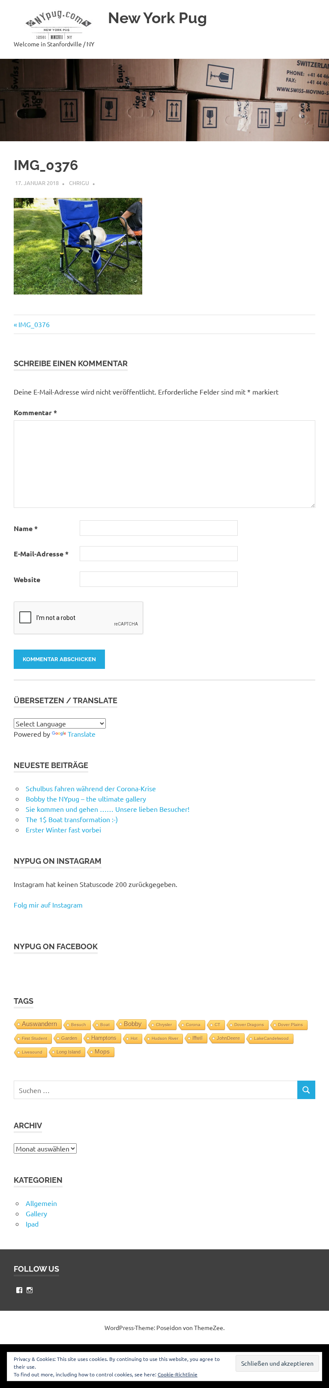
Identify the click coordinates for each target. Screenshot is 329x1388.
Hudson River (165, 1038)
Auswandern (39, 1023)
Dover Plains (290, 1024)
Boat (105, 1024)
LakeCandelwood (271, 1038)
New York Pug (157, 18)
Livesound (32, 1052)
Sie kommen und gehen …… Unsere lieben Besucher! (107, 809)
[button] (56, 25)
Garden (69, 1038)
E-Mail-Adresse (41, 553)
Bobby (133, 1023)
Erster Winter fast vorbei (63, 829)
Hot (134, 1038)
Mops (102, 1051)
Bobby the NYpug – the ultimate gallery (86, 798)
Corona (193, 1024)
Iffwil (197, 1038)
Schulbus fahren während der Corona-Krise (91, 788)
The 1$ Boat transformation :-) (72, 819)
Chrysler (164, 1024)
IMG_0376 (34, 324)
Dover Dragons (249, 1024)
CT (217, 1024)
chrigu (79, 182)
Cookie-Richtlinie (177, 1374)
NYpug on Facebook (56, 946)
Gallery (36, 1213)
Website (27, 579)
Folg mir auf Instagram (48, 904)
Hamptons (104, 1038)
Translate (82, 733)
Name (26, 528)
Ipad (32, 1223)
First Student (34, 1038)
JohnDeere (228, 1038)
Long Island (69, 1051)
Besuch (78, 1024)
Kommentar (35, 412)
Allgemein (41, 1203)
